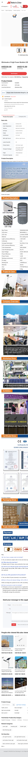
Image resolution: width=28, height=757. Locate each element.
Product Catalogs (22, 704)
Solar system (4, 713)
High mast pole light (5, 710)
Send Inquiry (14, 73)
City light (16, 710)
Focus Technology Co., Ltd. (18, 751)
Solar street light (18, 707)
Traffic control (4, 707)
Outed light (17, 713)
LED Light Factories (7, 736)
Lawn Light (5, 726)
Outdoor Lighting (16, 10)
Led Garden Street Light (22, 740)
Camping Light (14, 726)
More (2, 746)
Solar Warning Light (7, 730)
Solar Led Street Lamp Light (9, 743)
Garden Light (23, 726)
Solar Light (24, 10)
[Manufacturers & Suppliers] (14, 2)
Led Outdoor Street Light (8, 740)
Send (14, 624)
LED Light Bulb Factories (19, 736)
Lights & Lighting (8, 10)
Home (2, 10)
